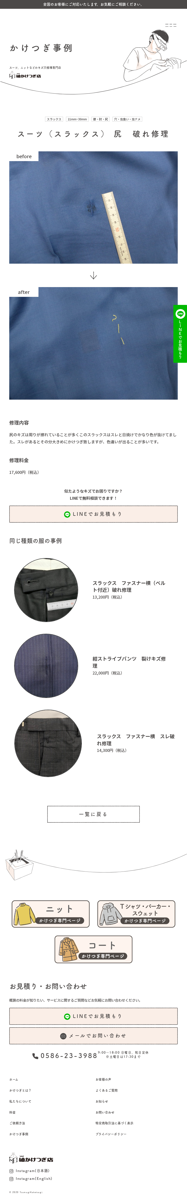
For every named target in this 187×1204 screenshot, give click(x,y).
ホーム (13, 1079)
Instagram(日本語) (33, 1171)
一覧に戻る (93, 814)
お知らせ (101, 1101)
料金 (12, 1112)
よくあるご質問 (106, 1090)
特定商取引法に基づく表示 (114, 1123)
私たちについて (20, 1101)
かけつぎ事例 (18, 1134)
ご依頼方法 (17, 1123)
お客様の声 (103, 1079)
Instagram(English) (34, 1178)
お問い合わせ (104, 1112)
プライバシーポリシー (111, 1134)
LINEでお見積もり (98, 513)
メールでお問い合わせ (98, 1035)
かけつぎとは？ (20, 1090)
